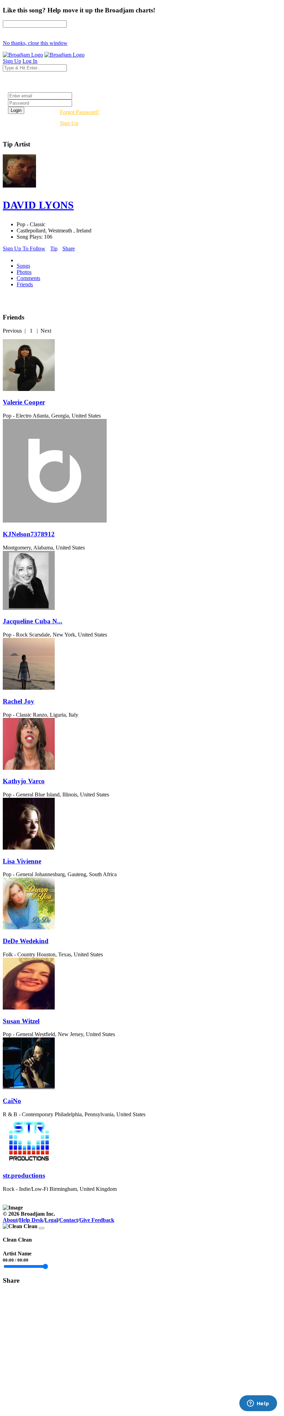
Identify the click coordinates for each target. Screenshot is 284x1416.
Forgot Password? (79, 112)
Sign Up (69, 123)
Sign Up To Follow (24, 248)
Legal (51, 1220)
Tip (53, 248)
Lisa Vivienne (22, 861)
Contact (68, 1220)
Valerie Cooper (24, 402)
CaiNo (12, 1100)
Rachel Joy (18, 701)
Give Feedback (96, 1220)
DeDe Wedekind (25, 941)
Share (68, 248)
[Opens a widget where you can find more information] (258, 1404)
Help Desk (31, 1220)
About (10, 1220)
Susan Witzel (21, 1021)
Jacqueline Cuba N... (32, 621)
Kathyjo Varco (24, 781)
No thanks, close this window (35, 43)
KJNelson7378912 (29, 534)
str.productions (24, 1175)
